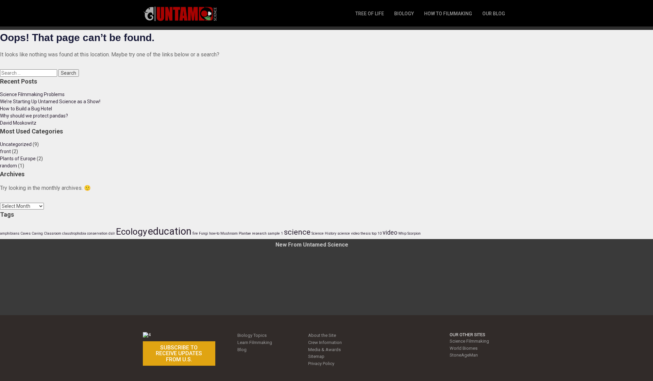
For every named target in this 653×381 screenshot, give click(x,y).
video (390, 232)
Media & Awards (324, 349)
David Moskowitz (18, 123)
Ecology (131, 231)
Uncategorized (16, 144)
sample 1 (275, 233)
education (169, 231)
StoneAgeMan (464, 355)
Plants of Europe (18, 158)
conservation (97, 233)
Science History (324, 233)
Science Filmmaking (469, 341)
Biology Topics (252, 335)
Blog (242, 349)
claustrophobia (74, 233)
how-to (214, 233)
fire (195, 233)
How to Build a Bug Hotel (26, 108)
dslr (111, 233)
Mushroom (229, 233)
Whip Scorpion (409, 233)
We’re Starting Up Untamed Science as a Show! (50, 101)
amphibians (9, 233)
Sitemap (316, 356)
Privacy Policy (321, 363)
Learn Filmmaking (254, 342)
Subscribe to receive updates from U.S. (179, 353)
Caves (25, 233)
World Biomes (464, 348)
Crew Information (325, 342)
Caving (37, 233)
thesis (366, 233)
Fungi (203, 233)
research (259, 233)
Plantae (245, 233)
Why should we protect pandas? (34, 116)
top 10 (377, 233)
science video (348, 233)
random (8, 165)
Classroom (52, 233)
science (297, 232)
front (5, 151)
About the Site (322, 335)
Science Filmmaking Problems (32, 94)
